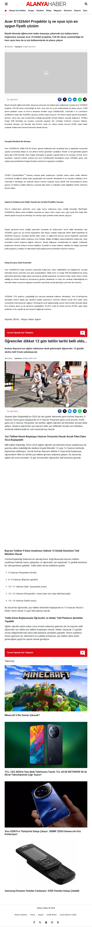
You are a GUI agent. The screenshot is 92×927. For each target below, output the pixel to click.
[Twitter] (65, 99)
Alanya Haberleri (21, 915)
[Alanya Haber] (46, 4)
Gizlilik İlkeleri (52, 915)
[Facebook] (60, 99)
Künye (32, 915)
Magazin (57, 10)
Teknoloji (10, 47)
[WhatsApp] (80, 99)
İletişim (41, 915)
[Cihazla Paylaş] (85, 99)
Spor (85, 10)
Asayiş (31, 10)
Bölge (48, 10)
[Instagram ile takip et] (52, 922)
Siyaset (77, 10)
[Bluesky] (70, 99)
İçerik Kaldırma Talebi (68, 915)
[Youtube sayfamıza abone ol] (46, 922)
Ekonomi (68, 10)
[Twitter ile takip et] (40, 922)
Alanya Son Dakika (17, 10)
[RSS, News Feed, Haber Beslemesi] (58, 922)
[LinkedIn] (75, 99)
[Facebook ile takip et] (34, 922)
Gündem (40, 10)
